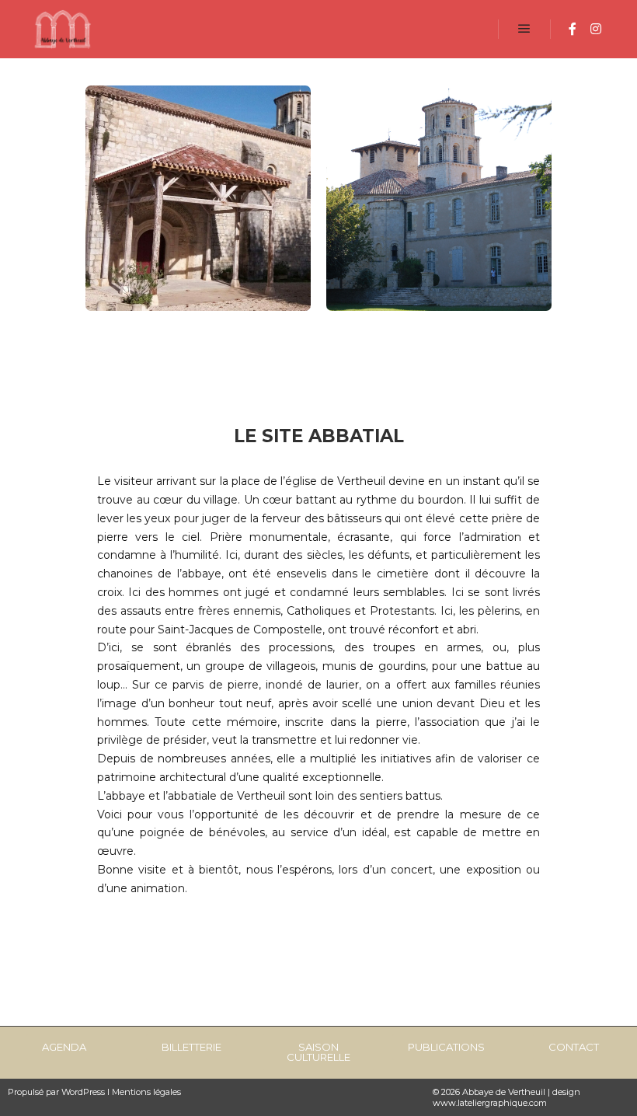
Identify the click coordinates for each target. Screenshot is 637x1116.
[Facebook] (572, 29)
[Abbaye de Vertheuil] (61, 29)
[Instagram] (596, 29)
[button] (64, 1047)
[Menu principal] (524, 29)
